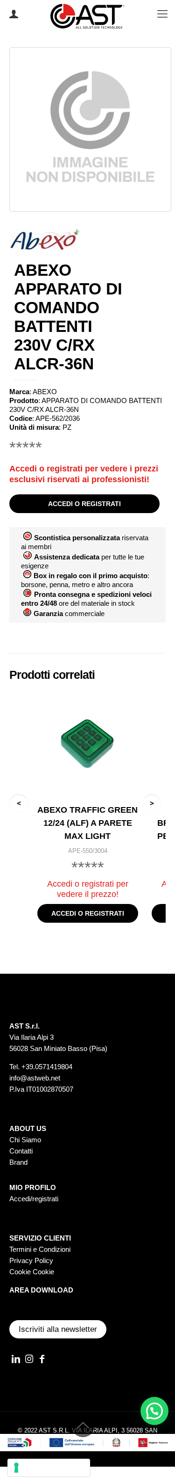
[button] (154, 1411)
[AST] (87, 14)
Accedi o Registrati (13, 14)
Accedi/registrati (33, 1199)
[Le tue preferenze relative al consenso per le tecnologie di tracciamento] (48, 1468)
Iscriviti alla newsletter (58, 1329)
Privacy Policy (31, 1260)
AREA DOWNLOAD (41, 1290)
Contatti (21, 1151)
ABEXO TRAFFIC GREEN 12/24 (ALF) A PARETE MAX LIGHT (87, 823)
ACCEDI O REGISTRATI (84, 503)
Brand (18, 1162)
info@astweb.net (34, 1078)
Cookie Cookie (31, 1272)
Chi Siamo (25, 1140)
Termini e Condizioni (39, 1249)
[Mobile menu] (162, 14)
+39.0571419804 (46, 1067)
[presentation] (18, 803)
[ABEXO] (44, 241)
